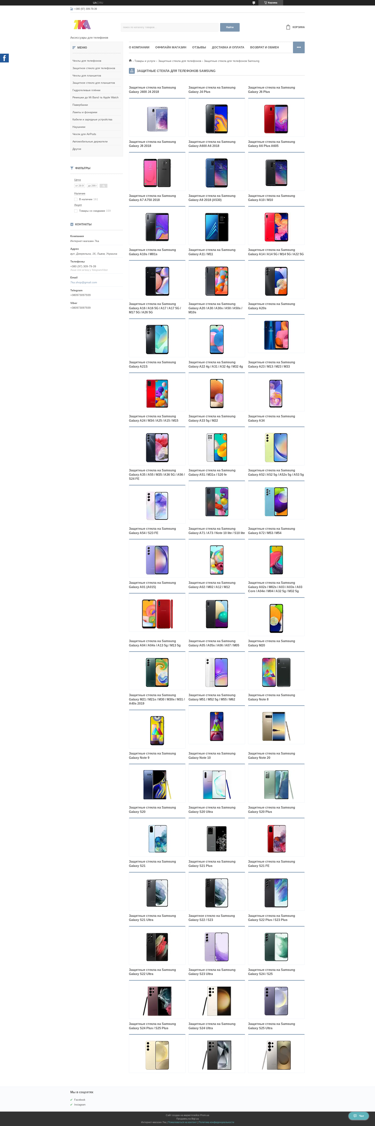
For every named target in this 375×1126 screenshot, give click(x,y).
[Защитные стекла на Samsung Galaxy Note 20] (276, 784)
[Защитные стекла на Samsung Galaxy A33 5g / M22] (217, 447)
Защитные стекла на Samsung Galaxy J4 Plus (212, 89)
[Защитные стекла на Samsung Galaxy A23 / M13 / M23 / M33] (276, 393)
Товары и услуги (144, 60)
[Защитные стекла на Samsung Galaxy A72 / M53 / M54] (276, 560)
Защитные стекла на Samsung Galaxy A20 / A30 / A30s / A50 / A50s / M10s (215, 308)
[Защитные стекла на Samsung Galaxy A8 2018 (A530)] (217, 227)
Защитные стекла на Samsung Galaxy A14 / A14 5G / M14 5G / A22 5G (276, 252)
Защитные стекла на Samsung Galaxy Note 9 (152, 755)
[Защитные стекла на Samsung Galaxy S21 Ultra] (157, 947)
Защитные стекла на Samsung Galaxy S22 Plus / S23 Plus (271, 918)
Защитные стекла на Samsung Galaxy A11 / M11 (212, 252)
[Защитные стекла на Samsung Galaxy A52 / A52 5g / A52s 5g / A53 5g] (276, 501)
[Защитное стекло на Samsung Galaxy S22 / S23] (217, 947)
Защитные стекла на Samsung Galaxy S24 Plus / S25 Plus (152, 1026)
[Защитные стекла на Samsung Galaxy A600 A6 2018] (217, 173)
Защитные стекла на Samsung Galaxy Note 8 (271, 697)
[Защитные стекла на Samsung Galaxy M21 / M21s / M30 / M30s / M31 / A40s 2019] (157, 730)
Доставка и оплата (228, 47)
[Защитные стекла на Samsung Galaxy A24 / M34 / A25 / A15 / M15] (157, 447)
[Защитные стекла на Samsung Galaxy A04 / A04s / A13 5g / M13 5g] (157, 672)
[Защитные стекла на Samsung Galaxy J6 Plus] (276, 119)
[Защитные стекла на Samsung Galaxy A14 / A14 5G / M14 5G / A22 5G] (276, 281)
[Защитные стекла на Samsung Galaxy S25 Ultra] (276, 1055)
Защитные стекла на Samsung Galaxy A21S (152, 364)
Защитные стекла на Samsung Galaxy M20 (271, 643)
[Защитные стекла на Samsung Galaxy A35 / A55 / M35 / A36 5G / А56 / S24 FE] (157, 506)
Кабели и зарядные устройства (92, 119)
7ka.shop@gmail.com (83, 282)
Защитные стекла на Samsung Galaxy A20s (271, 306)
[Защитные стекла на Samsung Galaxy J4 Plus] (217, 119)
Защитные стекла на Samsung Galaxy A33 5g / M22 (212, 418)
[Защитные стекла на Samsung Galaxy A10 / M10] (276, 227)
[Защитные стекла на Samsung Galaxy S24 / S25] (276, 1001)
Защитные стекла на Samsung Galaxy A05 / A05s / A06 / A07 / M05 (213, 643)
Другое (76, 148)
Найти (230, 27)
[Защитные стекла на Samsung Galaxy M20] (276, 672)
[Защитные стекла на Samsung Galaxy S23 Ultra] (217, 1001)
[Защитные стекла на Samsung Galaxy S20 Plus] (276, 838)
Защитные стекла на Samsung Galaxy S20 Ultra (212, 809)
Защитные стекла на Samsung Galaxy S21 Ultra (152, 918)
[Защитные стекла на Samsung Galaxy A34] (276, 447)
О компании (139, 47)
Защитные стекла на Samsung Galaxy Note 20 (271, 755)
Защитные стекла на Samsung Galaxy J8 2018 (152, 144)
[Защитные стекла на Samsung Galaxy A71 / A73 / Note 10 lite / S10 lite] (217, 560)
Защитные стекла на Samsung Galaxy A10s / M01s (152, 252)
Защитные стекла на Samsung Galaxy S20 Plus (271, 809)
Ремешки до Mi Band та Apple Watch (95, 97)
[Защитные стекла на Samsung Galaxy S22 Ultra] (157, 1001)
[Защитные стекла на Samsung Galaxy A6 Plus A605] (276, 173)
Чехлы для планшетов (86, 75)
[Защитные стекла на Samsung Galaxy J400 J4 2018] (157, 119)
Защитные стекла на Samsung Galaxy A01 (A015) (152, 585)
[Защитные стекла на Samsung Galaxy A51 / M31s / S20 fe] (217, 501)
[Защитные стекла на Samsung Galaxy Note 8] (276, 726)
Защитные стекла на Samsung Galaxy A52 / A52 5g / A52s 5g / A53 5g (276, 472)
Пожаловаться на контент (182, 1122)
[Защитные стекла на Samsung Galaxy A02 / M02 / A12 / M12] (217, 614)
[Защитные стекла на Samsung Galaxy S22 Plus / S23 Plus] (276, 947)
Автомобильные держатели (90, 141)
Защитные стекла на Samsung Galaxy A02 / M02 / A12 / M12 (212, 585)
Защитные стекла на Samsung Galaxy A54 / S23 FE (152, 531)
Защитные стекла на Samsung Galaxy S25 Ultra (271, 1026)
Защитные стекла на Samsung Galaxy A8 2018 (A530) (212, 198)
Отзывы (199, 47)
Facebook (79, 1099)
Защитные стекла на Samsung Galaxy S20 (152, 809)
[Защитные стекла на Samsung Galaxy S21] (157, 893)
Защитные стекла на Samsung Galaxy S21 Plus (212, 863)
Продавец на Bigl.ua (187, 1118)
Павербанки (80, 104)
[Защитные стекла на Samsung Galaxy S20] (157, 838)
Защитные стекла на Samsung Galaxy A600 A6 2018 (212, 144)
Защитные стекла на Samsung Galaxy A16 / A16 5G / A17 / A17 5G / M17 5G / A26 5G (155, 308)
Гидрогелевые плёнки (86, 90)
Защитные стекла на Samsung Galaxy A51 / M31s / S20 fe (212, 472)
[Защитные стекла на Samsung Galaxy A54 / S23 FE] (157, 560)
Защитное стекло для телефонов (93, 68)
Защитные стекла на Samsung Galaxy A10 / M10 (271, 198)
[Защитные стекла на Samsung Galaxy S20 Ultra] (217, 838)
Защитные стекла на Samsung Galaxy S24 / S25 (271, 972)
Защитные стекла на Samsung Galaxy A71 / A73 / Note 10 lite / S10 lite (216, 531)
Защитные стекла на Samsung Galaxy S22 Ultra (152, 972)
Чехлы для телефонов (86, 60)
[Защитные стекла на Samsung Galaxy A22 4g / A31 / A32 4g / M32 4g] (217, 393)
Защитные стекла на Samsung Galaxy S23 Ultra (212, 972)
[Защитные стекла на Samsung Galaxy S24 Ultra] (217, 1055)
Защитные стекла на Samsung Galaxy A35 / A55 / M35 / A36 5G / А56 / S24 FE (157, 474)
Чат (361, 1115)
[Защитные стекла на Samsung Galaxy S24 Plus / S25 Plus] (157, 1055)
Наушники (78, 126)
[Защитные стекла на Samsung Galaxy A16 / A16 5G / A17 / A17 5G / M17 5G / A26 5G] (157, 339)
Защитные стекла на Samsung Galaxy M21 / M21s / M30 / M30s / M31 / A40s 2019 (157, 699)
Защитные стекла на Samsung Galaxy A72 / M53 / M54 (271, 531)
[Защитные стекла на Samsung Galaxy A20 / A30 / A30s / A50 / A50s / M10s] (217, 339)
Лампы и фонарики (84, 112)
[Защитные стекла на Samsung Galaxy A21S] (157, 393)
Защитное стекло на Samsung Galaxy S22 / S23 (211, 918)
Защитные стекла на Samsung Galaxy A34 (271, 418)
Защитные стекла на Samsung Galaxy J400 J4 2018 (152, 89)
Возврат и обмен (264, 47)
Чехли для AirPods (84, 134)
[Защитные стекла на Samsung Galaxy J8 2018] (157, 173)
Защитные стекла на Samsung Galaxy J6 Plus (271, 89)
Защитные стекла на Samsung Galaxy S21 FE (271, 863)
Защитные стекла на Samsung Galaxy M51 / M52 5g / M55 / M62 (212, 697)
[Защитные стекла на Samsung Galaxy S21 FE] (276, 893)
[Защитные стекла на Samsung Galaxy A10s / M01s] (157, 281)
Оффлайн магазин (170, 47)
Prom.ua (204, 1115)
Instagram (80, 1104)
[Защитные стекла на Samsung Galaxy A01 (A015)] (157, 614)
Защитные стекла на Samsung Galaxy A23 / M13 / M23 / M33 (271, 364)
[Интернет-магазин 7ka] (95, 24)
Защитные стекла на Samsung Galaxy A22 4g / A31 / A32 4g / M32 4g (215, 364)
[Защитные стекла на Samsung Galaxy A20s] (276, 335)
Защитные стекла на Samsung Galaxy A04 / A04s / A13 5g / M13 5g (155, 643)
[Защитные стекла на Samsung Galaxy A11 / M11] (217, 281)
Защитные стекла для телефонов (179, 60)
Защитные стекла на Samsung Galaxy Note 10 (212, 755)
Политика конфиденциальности (216, 1122)
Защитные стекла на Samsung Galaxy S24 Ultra (212, 1026)
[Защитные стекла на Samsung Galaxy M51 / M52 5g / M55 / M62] (217, 726)
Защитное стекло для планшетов (93, 82)
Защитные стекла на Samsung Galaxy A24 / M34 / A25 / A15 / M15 (153, 418)
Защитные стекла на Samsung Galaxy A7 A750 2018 (152, 198)
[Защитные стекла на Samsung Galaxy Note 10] (217, 784)
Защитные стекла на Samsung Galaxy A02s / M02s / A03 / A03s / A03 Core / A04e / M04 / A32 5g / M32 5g (275, 587)
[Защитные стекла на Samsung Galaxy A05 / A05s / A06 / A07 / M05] (217, 672)
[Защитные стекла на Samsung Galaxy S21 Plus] (217, 893)
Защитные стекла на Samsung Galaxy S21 (152, 863)
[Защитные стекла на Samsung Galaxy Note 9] (157, 784)
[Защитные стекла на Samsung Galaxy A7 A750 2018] (157, 227)
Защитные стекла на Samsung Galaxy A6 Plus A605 (271, 144)
